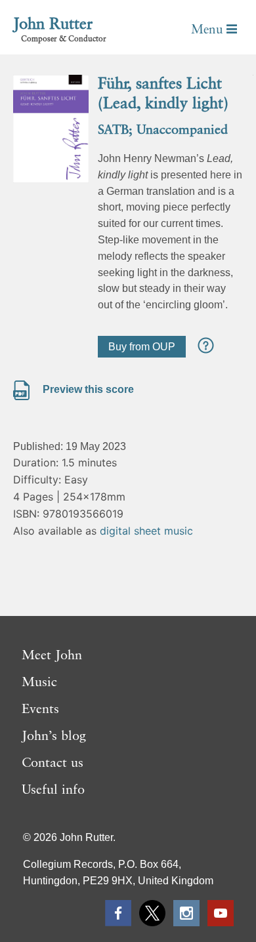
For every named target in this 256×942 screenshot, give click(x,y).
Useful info (53, 790)
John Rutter (53, 25)
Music (39, 682)
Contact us (52, 763)
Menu (208, 30)
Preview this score (87, 389)
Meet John (52, 656)
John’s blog (54, 736)
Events (40, 709)
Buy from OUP (141, 346)
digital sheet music (146, 530)
